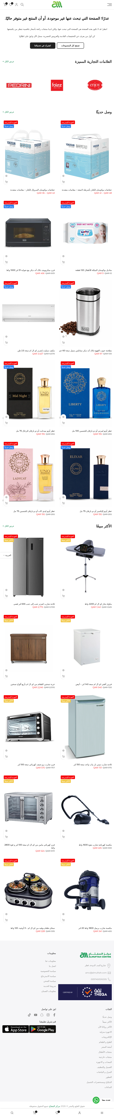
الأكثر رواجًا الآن (105, 1027)
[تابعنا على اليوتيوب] (35, 1015)
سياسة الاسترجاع (48, 976)
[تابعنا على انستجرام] (48, 1015)
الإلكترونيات (107, 1037)
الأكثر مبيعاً (107, 1022)
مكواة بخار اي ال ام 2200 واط (98, 604)
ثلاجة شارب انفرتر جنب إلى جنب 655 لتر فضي (34, 604)
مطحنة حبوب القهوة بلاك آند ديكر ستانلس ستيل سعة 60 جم (85, 350)
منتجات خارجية (105, 1057)
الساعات (108, 1087)
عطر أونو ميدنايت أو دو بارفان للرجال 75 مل (35, 431)
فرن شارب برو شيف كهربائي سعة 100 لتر (36, 764)
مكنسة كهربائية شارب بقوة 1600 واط (95, 844)
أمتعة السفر (106, 1047)
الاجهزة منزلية (106, 1032)
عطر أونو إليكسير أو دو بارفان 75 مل (96, 511)
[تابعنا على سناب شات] (41, 1015)
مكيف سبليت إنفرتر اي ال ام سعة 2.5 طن (36, 350)
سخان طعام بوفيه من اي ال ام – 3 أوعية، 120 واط (33, 928)
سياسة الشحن (49, 981)
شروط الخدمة (49, 986)
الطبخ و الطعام (105, 1042)
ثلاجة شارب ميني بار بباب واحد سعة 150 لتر (93, 764)
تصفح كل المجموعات (70, 45)
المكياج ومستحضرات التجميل (99, 1082)
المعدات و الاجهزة (104, 1062)
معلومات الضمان (48, 991)
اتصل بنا (52, 966)
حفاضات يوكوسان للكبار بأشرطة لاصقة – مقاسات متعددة (87, 189)
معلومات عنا (50, 961)
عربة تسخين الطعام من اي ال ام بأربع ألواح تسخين (33, 684)
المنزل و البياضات (104, 1072)
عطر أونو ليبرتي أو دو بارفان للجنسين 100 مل (92, 431)
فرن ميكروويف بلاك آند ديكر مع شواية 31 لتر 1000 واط (30, 270)
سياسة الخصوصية (48, 971)
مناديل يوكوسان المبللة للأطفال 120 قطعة (93, 270)
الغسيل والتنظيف (104, 1067)
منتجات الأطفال (105, 1052)
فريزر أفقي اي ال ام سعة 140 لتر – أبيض (94, 684)
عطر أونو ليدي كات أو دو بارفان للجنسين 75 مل (34, 511)
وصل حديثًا (107, 1017)
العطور (109, 1077)
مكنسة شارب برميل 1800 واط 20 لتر (95, 928)
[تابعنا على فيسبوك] (54, 1015)
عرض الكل (9, 61)
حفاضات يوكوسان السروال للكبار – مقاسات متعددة (32, 189)
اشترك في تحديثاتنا (42, 45)
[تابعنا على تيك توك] (29, 1015)
